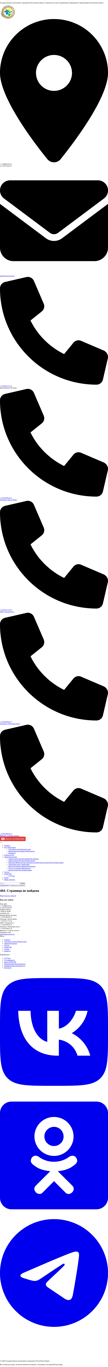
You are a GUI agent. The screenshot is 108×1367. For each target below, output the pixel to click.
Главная (7, 845)
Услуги (6, 872)
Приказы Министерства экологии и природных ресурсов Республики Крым (35, 862)
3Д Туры (11, 876)
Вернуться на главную (8, 896)
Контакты (12, 853)
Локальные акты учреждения (18, 864)
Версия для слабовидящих (15, 839)
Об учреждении (10, 847)
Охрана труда (9, 855)
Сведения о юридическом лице (19, 849)
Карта (6, 878)
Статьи (6, 949)
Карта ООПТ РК (10, 962)
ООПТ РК (8, 874)
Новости (7, 951)
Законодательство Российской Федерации (23, 859)
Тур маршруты (9, 960)
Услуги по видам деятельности (19, 868)
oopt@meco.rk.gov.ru (7, 276)
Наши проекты (9, 880)
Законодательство (10, 857)
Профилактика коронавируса (14, 966)
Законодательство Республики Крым (21, 861)
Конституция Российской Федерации (21, 866)
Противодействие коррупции (14, 964)
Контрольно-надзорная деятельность (21, 851)
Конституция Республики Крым (20, 870)
